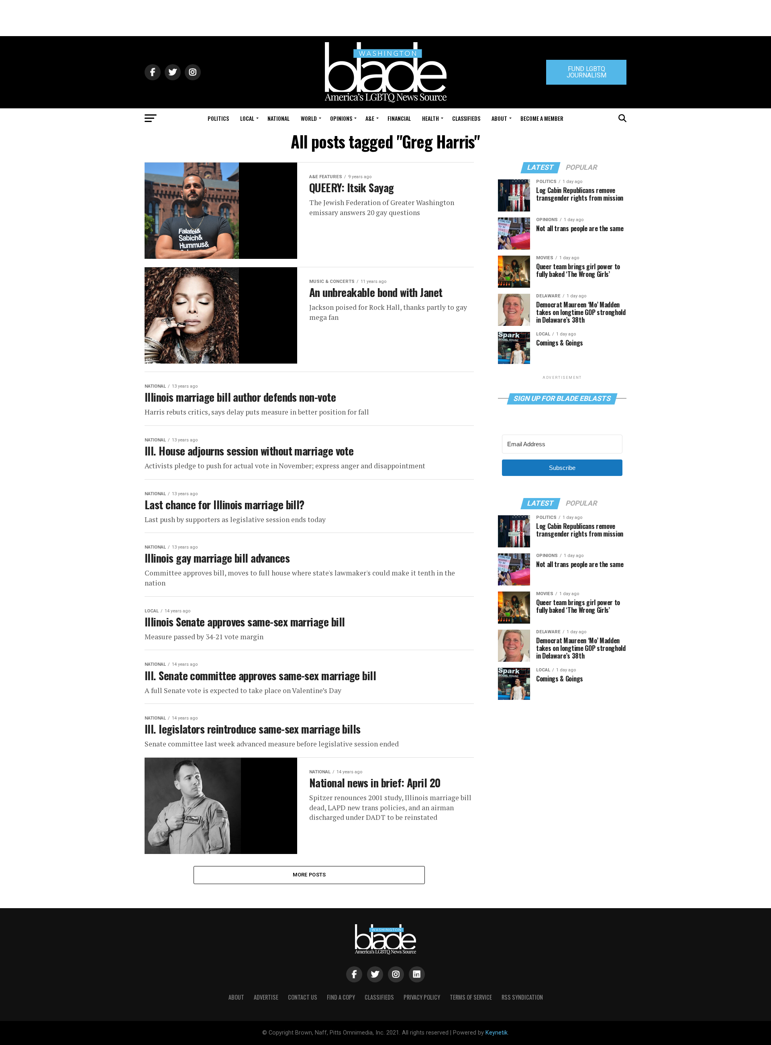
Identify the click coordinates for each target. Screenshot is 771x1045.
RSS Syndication (522, 997)
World (309, 118)
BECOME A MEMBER (541, 118)
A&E (369, 118)
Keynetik (496, 1032)
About (499, 118)
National (278, 118)
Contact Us (302, 997)
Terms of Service (471, 997)
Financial (399, 118)
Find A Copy (341, 997)
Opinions (341, 118)
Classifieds (466, 118)
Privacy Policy (422, 997)
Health (430, 118)
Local (247, 118)
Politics (218, 118)
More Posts (309, 875)
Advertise (266, 997)
